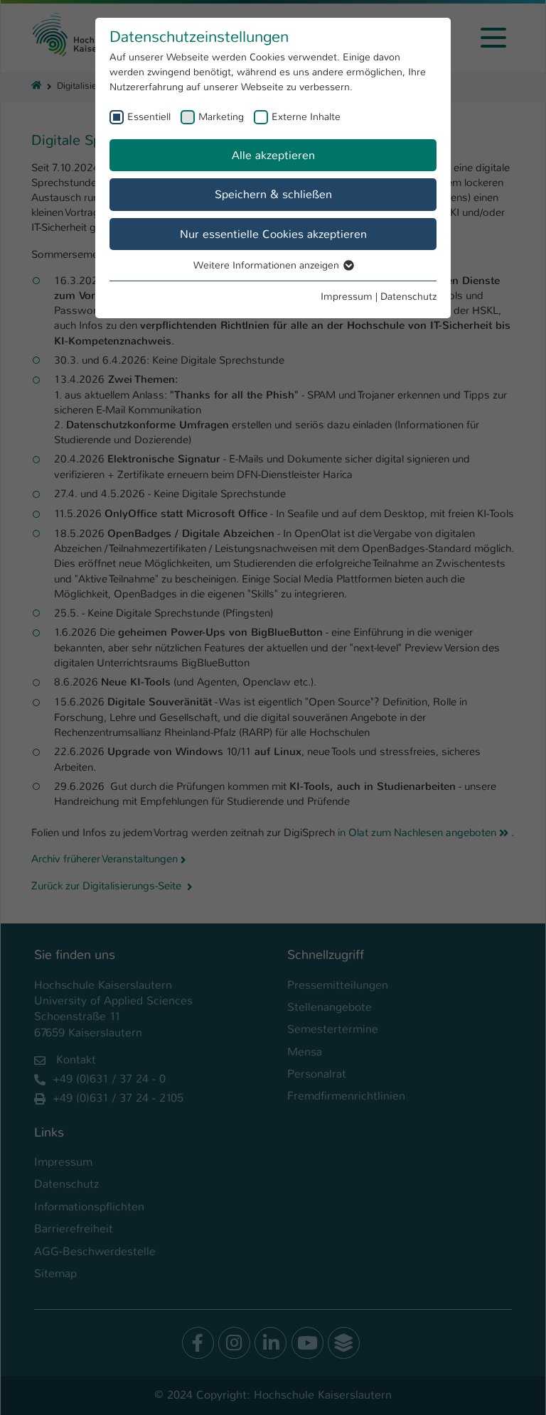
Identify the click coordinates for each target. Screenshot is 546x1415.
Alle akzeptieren (273, 155)
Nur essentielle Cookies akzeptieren (273, 234)
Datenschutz (408, 296)
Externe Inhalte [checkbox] (306, 116)
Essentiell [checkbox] (149, 116)
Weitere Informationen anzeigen (267, 265)
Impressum (347, 296)
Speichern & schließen (273, 194)
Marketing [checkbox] (221, 116)
